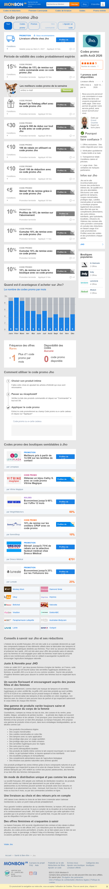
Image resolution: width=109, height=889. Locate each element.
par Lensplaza (13, 467)
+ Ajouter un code (68, 26)
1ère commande (50, 26)
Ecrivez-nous (72, 863)
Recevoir (67, 90)
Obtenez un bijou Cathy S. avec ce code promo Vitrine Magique (39, 481)
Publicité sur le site (56, 863)
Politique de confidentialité (64, 880)
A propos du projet (37, 863)
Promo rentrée (99, 10)
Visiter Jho (8, 844)
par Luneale (12, 582)
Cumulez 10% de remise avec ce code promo (36, 252)
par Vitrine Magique (15, 489)
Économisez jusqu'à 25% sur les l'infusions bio (38, 571)
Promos (34, 24)
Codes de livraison (63, 10)
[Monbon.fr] (15, 4)
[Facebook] (35, 873)
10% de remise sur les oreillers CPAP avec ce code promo (37, 526)
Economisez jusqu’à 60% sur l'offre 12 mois (38, 502)
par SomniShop (13, 534)
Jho (82, 244)
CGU (51, 880)
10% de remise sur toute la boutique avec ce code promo (36, 271)
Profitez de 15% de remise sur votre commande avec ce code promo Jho (36, 70)
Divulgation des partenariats (72, 877)
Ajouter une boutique (76, 865)
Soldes (82, 10)
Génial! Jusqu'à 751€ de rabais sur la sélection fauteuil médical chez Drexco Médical (37, 549)
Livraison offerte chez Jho (34, 38)
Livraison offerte (74, 868)
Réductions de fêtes (56, 865)
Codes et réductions (12, 10)
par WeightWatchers (15, 512)
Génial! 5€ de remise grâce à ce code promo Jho (35, 192)
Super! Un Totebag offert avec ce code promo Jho (36, 105)
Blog (85, 4)
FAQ (31, 865)
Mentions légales (82, 880)
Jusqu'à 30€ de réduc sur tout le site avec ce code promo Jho (36, 129)
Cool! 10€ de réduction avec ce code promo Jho (35, 170)
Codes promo (22, 26)
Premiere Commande (38, 10)
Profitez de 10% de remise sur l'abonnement (36, 213)
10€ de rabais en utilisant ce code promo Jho (35, 149)
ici (96, 886)
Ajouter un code (54, 868)
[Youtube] (31, 873)
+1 (74, 49)
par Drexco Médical (15, 559)
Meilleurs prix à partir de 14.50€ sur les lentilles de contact (38, 458)
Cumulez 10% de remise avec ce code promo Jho (36, 233)
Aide (37, 865)
